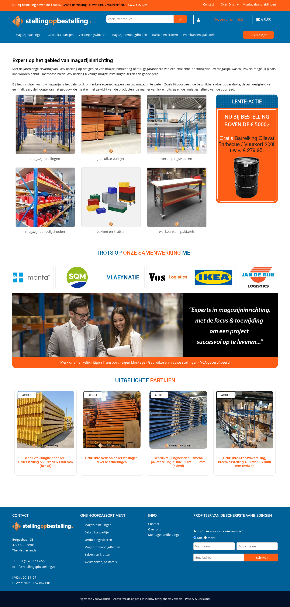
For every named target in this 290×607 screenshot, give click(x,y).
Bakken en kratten (165, 35)
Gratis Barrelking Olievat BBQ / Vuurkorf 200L (105, 5)
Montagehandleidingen (259, 4)
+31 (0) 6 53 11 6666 (32, 561)
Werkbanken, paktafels (199, 35)
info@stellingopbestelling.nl (36, 567)
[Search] (180, 19)
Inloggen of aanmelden (229, 19)
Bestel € (258, 35)
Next (275, 277)
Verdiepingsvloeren (92, 35)
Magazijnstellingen (28, 35)
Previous (14, 277)
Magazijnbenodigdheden (129, 35)
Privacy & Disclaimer (197, 599)
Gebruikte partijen (61, 35)
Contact (208, 4)
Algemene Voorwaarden (95, 599)
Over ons (226, 6)
